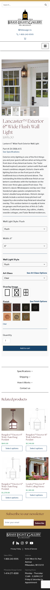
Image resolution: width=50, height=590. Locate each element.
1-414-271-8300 (11, 573)
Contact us (25, 388)
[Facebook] (14, 543)
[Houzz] (18, 543)
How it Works (24, 382)
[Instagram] (23, 543)
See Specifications (11, 152)
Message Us (26, 30)
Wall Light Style (11, 259)
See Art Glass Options (37, 273)
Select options (12, 448)
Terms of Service (31, 549)
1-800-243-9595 (26, 34)
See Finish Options (38, 301)
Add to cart (25, 348)
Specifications (24, 371)
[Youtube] (32, 543)
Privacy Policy (16, 549)
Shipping (24, 376)
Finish (6, 301)
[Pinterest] (28, 543)
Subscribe (39, 523)
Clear (5, 324)
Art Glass (8, 273)
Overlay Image (10, 287)
